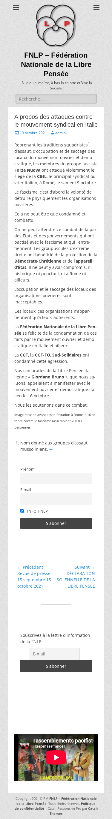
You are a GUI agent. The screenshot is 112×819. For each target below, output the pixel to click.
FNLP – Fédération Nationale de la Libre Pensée (56, 64)
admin (60, 132)
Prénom (27, 469)
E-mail (25, 489)
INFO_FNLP (37, 511)
